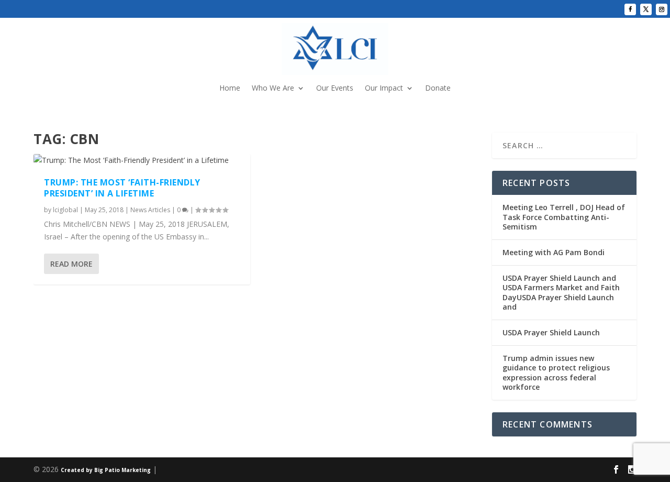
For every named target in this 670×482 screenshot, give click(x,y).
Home (229, 88)
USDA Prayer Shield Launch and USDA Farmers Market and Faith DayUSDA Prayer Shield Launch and (561, 292)
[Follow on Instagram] (661, 9)
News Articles (150, 209)
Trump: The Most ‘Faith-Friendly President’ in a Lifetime (122, 188)
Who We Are (273, 88)
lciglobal (65, 209)
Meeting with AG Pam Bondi (553, 252)
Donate (438, 88)
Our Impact (384, 88)
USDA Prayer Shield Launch (551, 332)
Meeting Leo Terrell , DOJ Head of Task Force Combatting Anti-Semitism (563, 216)
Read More (71, 264)
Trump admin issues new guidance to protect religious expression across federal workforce (556, 372)
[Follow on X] (646, 9)
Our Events (334, 88)
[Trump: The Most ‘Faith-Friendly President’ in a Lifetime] (142, 160)
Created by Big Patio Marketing (106, 470)
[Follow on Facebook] (630, 9)
